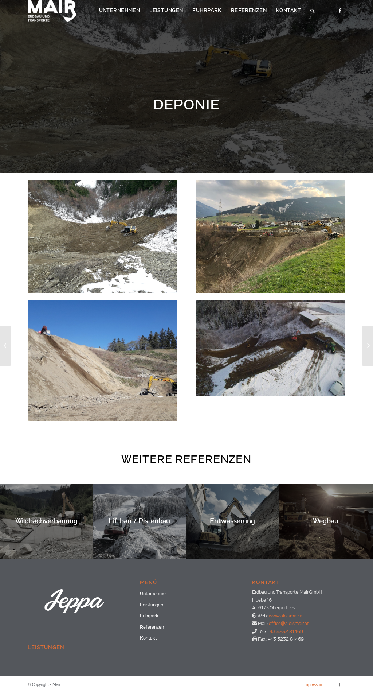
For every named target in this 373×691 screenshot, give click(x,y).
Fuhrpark (149, 616)
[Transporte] (5, 346)
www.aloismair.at (286, 616)
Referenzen (152, 627)
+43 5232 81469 (285, 631)
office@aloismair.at (289, 623)
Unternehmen (154, 593)
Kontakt (148, 638)
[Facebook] (339, 10)
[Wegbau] (367, 346)
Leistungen (151, 605)
